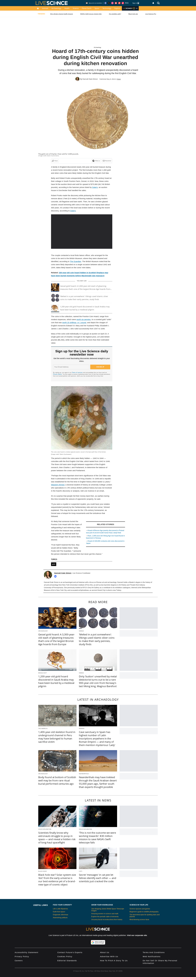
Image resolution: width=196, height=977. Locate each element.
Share (56, 161)
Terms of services (77, 372)
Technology (106, 8)
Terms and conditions (154, 952)
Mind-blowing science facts (139, 919)
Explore (117, 8)
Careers (19, 961)
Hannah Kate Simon (90, 79)
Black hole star (133, 14)
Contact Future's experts (69, 952)
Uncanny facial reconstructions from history (106, 919)
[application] (81, 231)
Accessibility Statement (26, 952)
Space (97, 8)
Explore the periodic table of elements (105, 916)
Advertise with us (109, 957)
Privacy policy (22, 957)
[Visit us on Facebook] (105, 3)
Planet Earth (86, 8)
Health (67, 8)
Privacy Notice (57, 374)
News (119, 79)
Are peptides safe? (115, 14)
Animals (45, 8)
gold (53, 564)
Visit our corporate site (137, 935)
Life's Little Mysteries (60, 909)
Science (76, 8)
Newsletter (108, 161)
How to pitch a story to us (114, 961)
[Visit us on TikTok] (123, 3)
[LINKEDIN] (56, 576)
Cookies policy (64, 957)
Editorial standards (67, 961)
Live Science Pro (150, 14)
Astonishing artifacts (60, 917)
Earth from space (59, 912)
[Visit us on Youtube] (116, 3)
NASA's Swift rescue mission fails (91, 14)
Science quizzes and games (140, 909)
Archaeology (56, 8)
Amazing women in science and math (104, 913)
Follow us (97, 161)
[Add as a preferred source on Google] (98, 942)
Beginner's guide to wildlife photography (144, 912)
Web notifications (151, 957)
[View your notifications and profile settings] (153, 3)
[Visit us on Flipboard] (119, 3)
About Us (104, 952)
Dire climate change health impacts (61, 14)
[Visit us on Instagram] (112, 3)
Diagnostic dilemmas (60, 914)
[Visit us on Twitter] (109, 3)
